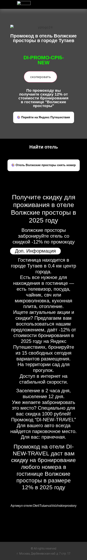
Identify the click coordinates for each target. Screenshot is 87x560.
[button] (65, 3)
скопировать (40, 77)
